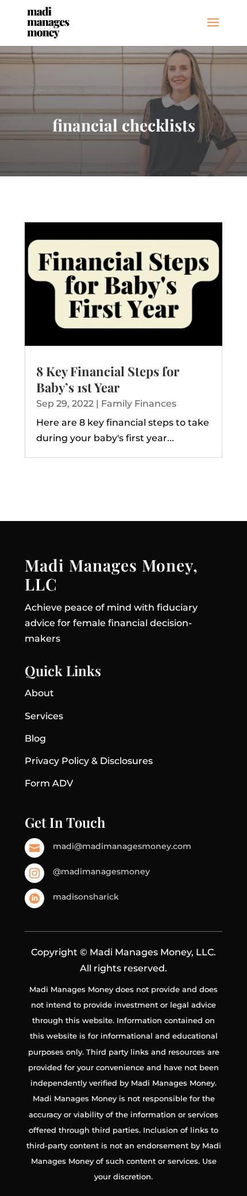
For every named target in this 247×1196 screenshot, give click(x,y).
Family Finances (138, 403)
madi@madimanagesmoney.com (122, 846)
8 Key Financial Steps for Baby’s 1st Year (107, 379)
